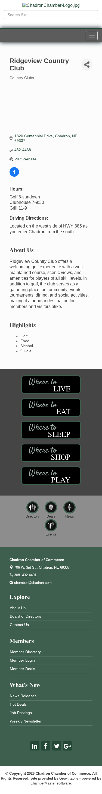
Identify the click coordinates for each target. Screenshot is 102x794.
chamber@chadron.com (32, 583)
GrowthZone (68, 778)
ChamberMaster (42, 783)
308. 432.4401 (24, 575)
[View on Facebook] (14, 175)
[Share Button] (86, 64)
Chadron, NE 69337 (42, 567)
